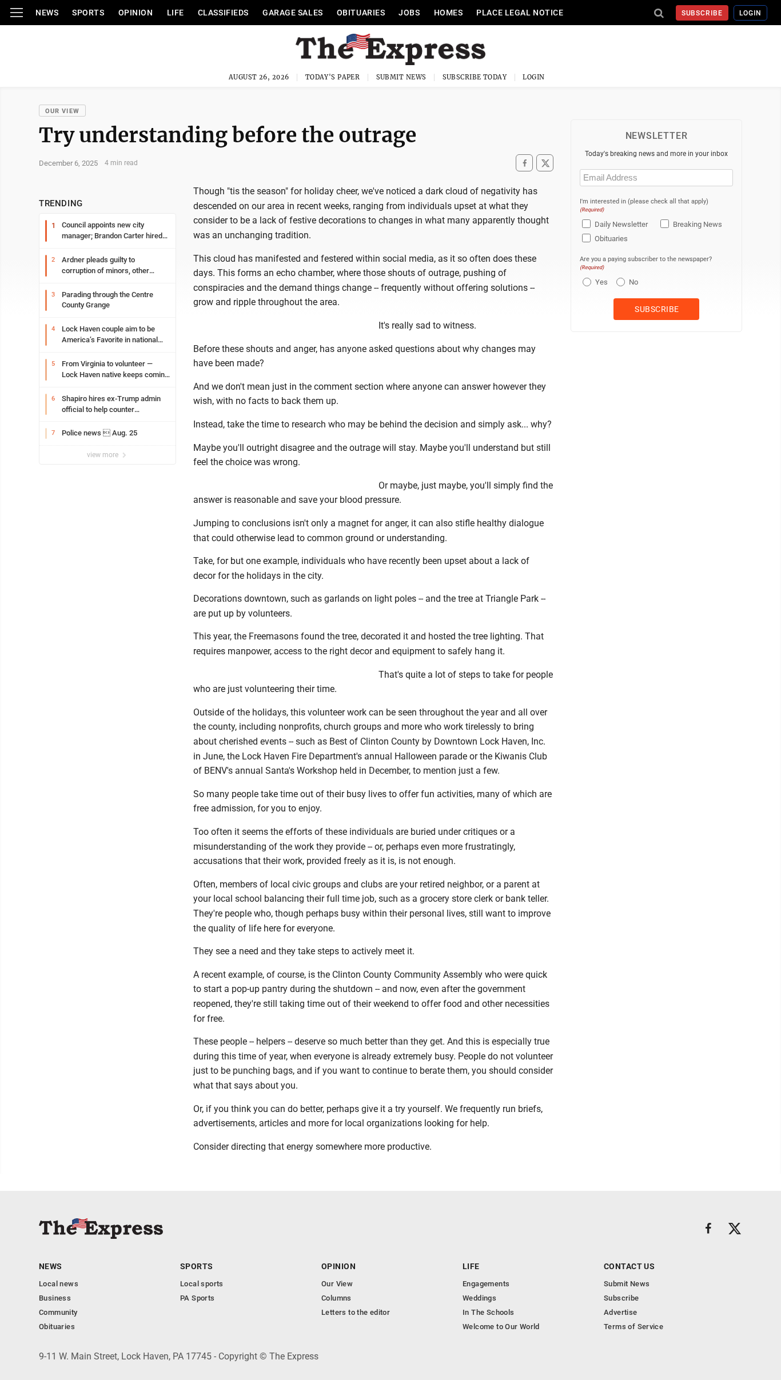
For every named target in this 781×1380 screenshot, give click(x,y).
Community (58, 1312)
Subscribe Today (475, 77)
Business (55, 1298)
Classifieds (223, 12)
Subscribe (702, 13)
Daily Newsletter (621, 224)
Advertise (620, 1312)
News (46, 12)
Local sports (202, 1283)
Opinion (135, 12)
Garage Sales (292, 12)
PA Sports (197, 1298)
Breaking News (697, 224)
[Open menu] (17, 12)
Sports (88, 12)
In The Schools (488, 1312)
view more (103, 455)
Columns (336, 1298)
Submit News (401, 77)
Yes (600, 282)
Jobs (409, 12)
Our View (62, 111)
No (633, 282)
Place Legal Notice (519, 12)
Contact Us (629, 1266)
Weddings (479, 1298)
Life (175, 12)
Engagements (486, 1283)
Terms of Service (633, 1326)
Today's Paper (332, 77)
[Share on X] (545, 163)
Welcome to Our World (501, 1326)
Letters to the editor (355, 1312)
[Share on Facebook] (524, 163)
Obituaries (361, 12)
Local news (58, 1283)
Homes (448, 12)
